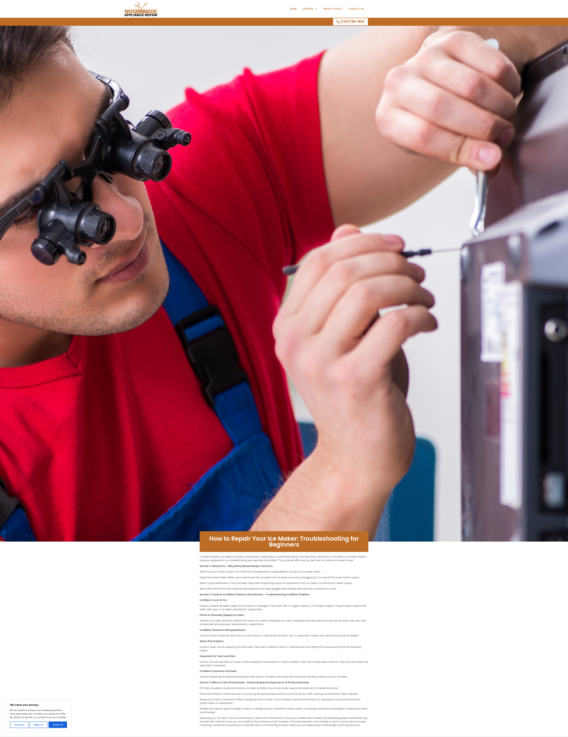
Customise (19, 724)
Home (293, 9)
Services (308, 9)
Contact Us (356, 9)
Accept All (58, 724)
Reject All (38, 724)
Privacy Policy (332, 9)
